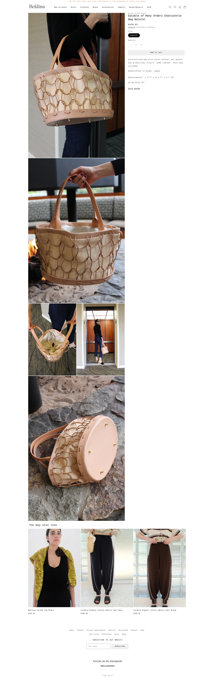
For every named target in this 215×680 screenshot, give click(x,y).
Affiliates (106, 634)
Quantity (132, 40)
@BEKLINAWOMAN (108, 666)
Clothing (84, 7)
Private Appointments (96, 630)
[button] (170, 7)
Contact (80, 630)
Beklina (110, 675)
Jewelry (121, 7)
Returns (112, 630)
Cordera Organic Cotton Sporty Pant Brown (154, 610)
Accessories (108, 7)
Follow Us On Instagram (107, 661)
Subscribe (120, 646)
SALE (149, 7)
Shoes (95, 7)
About (71, 630)
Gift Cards (94, 634)
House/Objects (136, 7)
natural (134, 35)
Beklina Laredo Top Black (41, 610)
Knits (73, 7)
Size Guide (134, 89)
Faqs (142, 630)
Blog (124, 634)
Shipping (131, 27)
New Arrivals (60, 7)
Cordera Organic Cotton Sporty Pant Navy (102, 610)
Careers (134, 630)
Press (116, 634)
